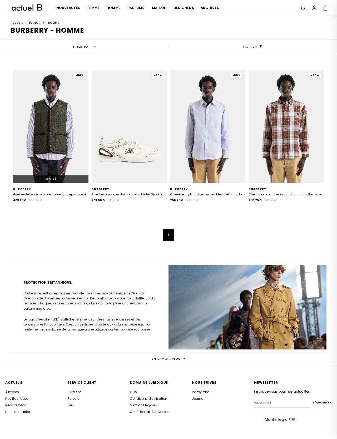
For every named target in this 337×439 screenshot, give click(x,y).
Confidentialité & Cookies (150, 412)
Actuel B (14, 382)
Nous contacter (17, 412)
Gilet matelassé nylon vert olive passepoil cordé (49, 194)
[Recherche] (303, 8)
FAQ (70, 405)
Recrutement (15, 405)
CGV (133, 392)
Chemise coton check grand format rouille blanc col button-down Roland (286, 194)
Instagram (200, 392)
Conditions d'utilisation (148, 398)
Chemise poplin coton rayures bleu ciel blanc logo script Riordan (207, 194)
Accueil (17, 23)
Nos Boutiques (16, 398)
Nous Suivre (204, 382)
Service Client (81, 382)
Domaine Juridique (149, 382)
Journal (198, 398)
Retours (73, 398)
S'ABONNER (322, 402)
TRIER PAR (82, 47)
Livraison (74, 392)
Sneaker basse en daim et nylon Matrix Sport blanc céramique (129, 194)
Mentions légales (143, 405)
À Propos (12, 392)
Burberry (22, 189)
